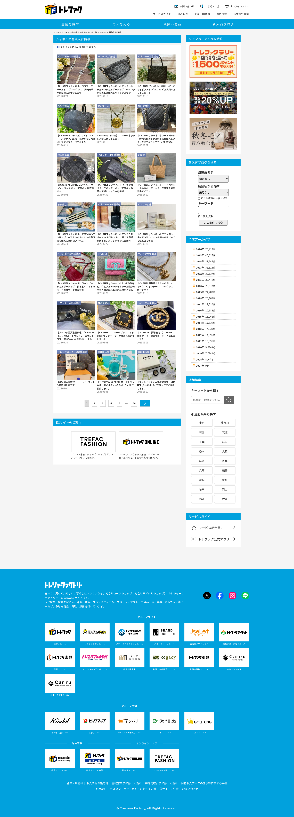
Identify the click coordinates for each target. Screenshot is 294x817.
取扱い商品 (173, 24)
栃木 (202, 451)
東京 (202, 423)
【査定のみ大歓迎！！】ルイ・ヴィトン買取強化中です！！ (76, 383)
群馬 (224, 442)
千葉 (202, 442)
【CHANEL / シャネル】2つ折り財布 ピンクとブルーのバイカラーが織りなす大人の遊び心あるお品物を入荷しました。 (116, 287)
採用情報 (222, 13)
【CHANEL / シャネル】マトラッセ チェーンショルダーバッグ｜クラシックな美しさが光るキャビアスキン (116, 89)
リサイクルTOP (60, 32)
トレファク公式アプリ (213, 539)
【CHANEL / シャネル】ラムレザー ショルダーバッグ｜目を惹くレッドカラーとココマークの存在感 (76, 287)
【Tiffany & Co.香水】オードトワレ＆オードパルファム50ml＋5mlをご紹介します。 (116, 385)
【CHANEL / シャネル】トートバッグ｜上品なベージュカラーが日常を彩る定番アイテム (156, 188)
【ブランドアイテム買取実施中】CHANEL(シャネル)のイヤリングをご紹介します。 (156, 385)
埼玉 (202, 432)
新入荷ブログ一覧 (89, 32)
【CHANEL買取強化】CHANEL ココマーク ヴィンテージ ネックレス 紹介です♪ (156, 287)
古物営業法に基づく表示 (127, 783)
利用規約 (101, 789)
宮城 (202, 480)
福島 (224, 470)
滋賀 (202, 461)
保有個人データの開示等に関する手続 (204, 783)
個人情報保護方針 (97, 783)
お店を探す (74, 32)
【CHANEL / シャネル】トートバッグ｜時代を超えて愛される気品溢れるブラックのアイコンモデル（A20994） (156, 139)
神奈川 (225, 423)
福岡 (202, 499)
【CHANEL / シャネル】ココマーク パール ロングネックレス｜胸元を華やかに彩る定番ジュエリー (75, 89)
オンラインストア (239, 6)
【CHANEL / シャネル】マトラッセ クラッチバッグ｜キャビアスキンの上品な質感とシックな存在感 (116, 188)
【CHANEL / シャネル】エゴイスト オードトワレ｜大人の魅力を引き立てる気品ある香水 (156, 237)
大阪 (224, 451)
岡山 (224, 489)
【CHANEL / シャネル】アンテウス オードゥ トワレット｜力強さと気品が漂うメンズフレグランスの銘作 (115, 237)
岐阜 (202, 489)
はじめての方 (212, 6)
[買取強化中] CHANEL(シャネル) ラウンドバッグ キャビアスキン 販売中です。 (75, 188)
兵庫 (202, 470)
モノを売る (121, 24)
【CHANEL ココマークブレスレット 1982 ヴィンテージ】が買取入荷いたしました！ (116, 336)
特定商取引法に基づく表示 (161, 783)
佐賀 (224, 499)
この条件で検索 (213, 223)
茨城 (224, 432)
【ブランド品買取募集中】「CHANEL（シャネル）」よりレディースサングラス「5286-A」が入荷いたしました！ (75, 336)
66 (134, 403)
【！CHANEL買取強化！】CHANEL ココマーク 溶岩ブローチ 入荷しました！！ (156, 336)
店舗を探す (70, 24)
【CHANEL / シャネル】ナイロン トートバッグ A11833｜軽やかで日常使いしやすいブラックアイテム (76, 139)
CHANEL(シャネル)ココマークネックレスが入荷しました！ (116, 137)
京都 (224, 461)
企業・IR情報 (202, 13)
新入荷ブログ (223, 24)
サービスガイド (162, 13)
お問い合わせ (190, 789)
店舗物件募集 (241, 13)
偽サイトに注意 (169, 789)
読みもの (183, 13)
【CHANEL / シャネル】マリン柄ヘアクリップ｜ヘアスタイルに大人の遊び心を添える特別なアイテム (76, 237)
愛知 (224, 480)
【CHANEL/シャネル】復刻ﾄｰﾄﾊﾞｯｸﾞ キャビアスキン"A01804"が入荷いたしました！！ (156, 89)
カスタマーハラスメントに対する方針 (133, 789)
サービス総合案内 (211, 527)
